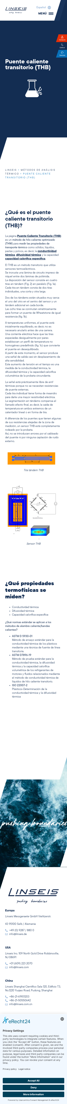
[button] (43, 7)
